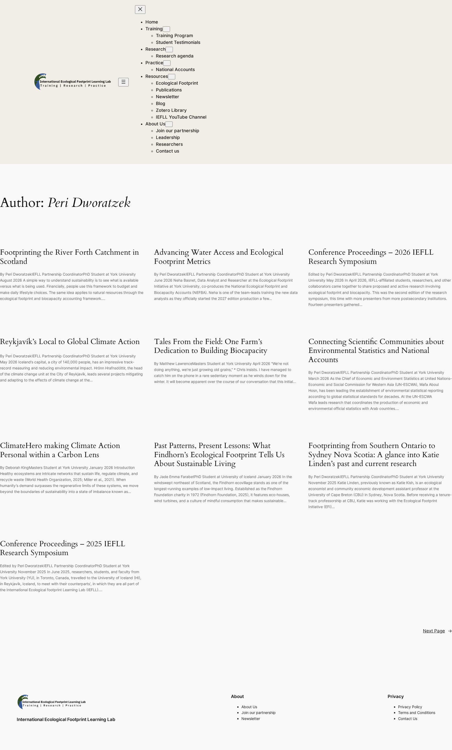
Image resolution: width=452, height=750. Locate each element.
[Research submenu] (169, 49)
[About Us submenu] (169, 124)
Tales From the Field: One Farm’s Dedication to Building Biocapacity (211, 346)
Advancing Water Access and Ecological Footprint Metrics (218, 257)
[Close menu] (140, 9)
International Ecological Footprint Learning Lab (66, 719)
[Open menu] (123, 82)
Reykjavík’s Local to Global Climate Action (70, 341)
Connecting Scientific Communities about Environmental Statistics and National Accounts (376, 350)
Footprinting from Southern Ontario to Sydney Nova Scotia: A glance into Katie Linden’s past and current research (373, 454)
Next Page (437, 630)
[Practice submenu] (167, 63)
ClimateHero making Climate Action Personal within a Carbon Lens (60, 450)
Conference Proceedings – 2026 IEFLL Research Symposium (371, 257)
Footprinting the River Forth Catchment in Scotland (69, 257)
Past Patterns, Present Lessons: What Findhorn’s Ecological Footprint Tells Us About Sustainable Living (219, 454)
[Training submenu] (166, 29)
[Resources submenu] (171, 76)
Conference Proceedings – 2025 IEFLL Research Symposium (62, 548)
